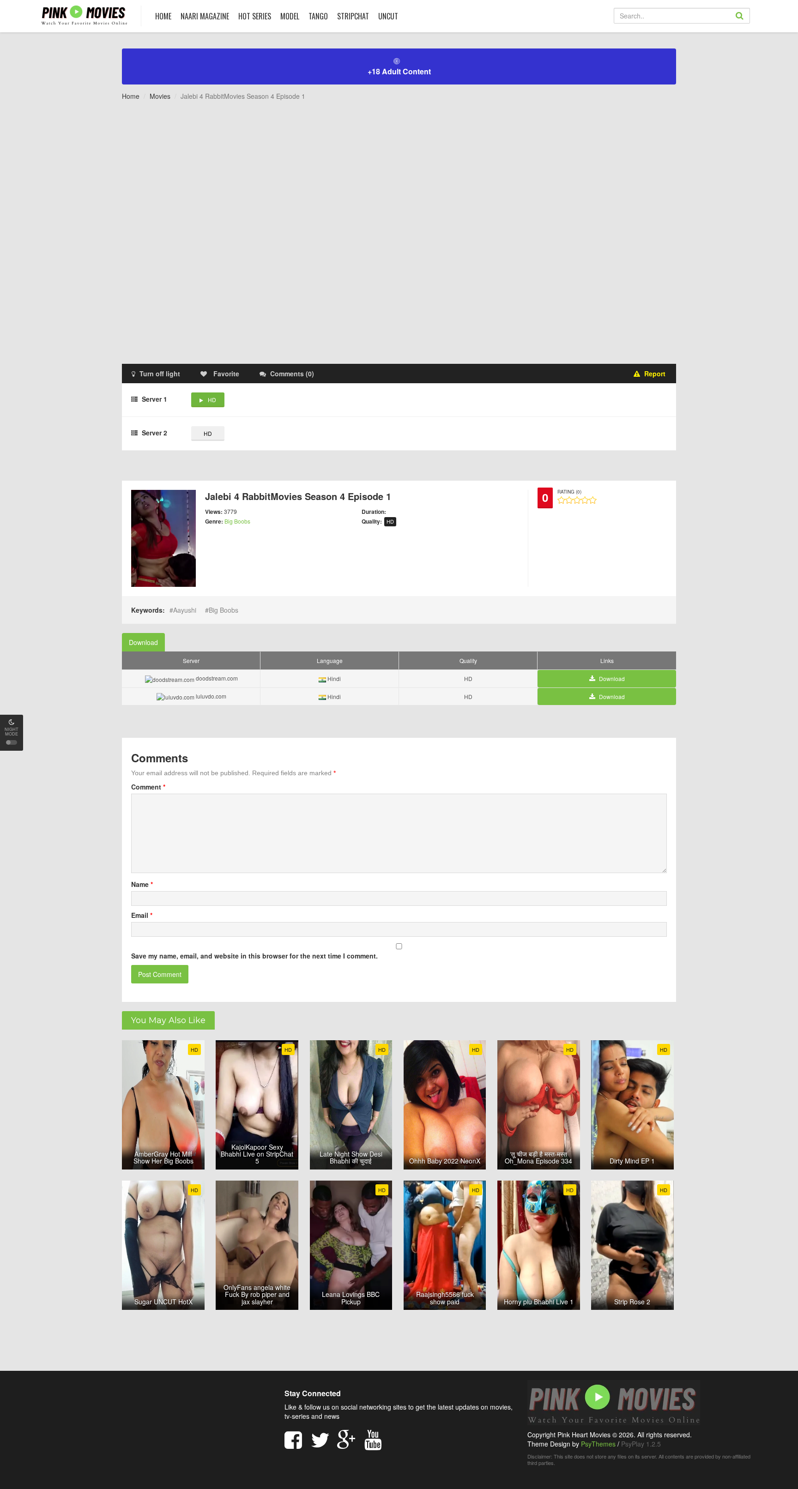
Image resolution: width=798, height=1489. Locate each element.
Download (143, 642)
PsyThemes (598, 1443)
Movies (160, 96)
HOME (163, 16)
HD (212, 400)
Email (141, 915)
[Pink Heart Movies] (84, 14)
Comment (148, 786)
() (292, 373)
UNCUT (388, 16)
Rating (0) (569, 491)
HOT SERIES (254, 16)
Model (289, 16)
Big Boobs (237, 521)
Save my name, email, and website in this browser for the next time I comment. (254, 955)
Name (142, 884)
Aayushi (184, 610)
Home (130, 96)
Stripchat (353, 16)
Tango (318, 16)
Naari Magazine (205, 16)
